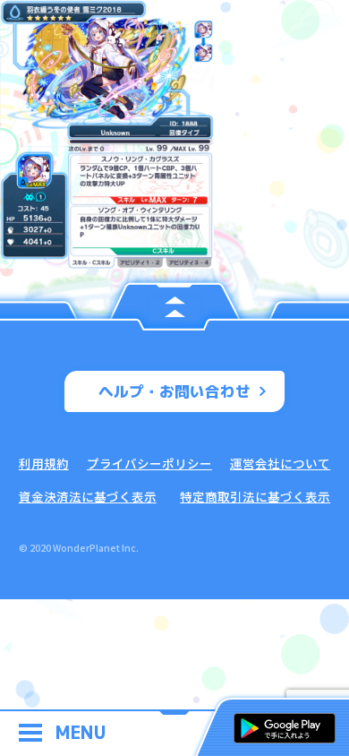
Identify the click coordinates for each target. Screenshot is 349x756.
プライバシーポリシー (149, 463)
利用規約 (44, 463)
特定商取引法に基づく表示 (255, 496)
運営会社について (280, 463)
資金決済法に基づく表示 (88, 496)
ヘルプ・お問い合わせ (174, 391)
